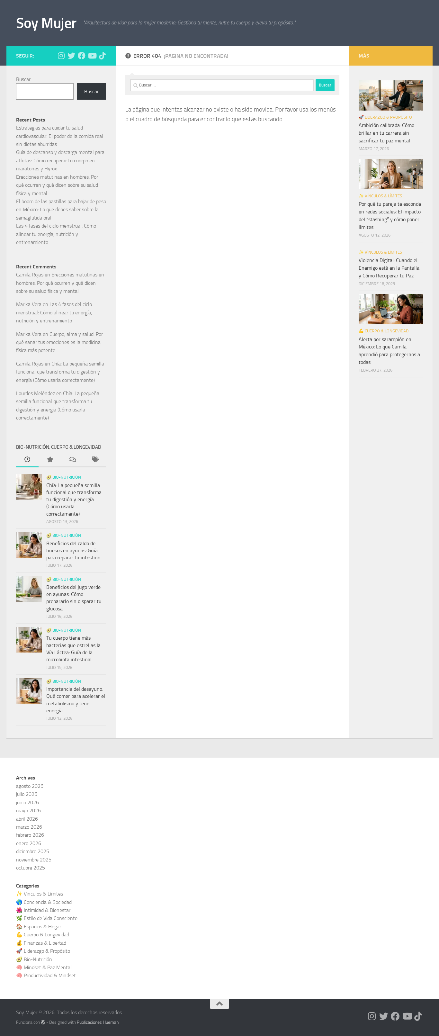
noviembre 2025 (33, 860)
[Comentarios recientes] (72, 460)
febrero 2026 (30, 835)
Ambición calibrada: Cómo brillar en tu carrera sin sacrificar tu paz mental (386, 133)
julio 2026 (26, 794)
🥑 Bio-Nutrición (63, 477)
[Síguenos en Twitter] (71, 55)
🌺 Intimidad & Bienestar (43, 910)
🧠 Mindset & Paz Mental (44, 967)
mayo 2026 (28, 810)
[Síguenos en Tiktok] (102, 55)
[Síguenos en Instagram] (61, 55)
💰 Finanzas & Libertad (41, 943)
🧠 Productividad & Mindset (46, 975)
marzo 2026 (29, 827)
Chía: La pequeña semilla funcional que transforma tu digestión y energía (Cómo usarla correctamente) (60, 372)
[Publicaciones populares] (50, 460)
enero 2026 (28, 843)
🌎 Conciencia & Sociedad (44, 902)
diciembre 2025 (32, 851)
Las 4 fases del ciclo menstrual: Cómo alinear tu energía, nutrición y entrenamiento (56, 234)
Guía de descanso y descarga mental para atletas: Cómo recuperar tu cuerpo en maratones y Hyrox (60, 160)
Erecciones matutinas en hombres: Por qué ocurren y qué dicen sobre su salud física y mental (57, 185)
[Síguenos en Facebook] (81, 55)
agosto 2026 (29, 786)
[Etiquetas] (95, 460)
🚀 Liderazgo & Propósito (385, 117)
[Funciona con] (43, 1022)
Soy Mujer (46, 23)
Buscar (23, 79)
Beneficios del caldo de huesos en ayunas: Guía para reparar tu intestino (73, 550)
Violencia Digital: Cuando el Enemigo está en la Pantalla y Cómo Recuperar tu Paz (389, 268)
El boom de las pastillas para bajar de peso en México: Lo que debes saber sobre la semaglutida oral (61, 209)
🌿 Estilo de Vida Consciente (46, 918)
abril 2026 (27, 819)
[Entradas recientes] (27, 460)
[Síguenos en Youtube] (92, 55)
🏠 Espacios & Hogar (38, 926)
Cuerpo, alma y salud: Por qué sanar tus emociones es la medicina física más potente (59, 342)
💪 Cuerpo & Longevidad (383, 331)
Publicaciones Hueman (98, 1022)
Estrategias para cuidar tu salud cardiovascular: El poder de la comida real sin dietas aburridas (59, 136)
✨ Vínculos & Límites (380, 196)
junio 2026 (27, 802)
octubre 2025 (30, 868)
